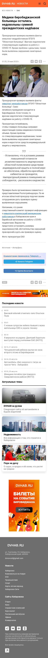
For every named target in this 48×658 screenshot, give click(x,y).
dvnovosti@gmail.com (14, 558)
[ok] (25, 628)
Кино (7, 605)
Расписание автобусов (15, 614)
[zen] (19, 628)
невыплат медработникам (15, 103)
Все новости (7, 10)
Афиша (8, 617)
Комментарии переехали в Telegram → (22, 256)
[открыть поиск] (44, 3)
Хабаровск (9, 571)
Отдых (8, 602)
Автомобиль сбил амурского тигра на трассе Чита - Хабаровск (22, 363)
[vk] (13, 628)
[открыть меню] (39, 3)
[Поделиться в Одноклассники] (40, 61)
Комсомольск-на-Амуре (15, 574)
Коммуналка (10, 620)
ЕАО (18, 10)
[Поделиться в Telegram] (32, 61)
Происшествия (11, 580)
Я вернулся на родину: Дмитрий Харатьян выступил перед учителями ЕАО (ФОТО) (24, 339)
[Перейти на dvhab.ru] (8, 4)
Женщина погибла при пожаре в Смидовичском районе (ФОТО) (19, 375)
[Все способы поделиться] (44, 61)
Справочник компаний (15, 608)
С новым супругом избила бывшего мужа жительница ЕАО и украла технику (24, 326)
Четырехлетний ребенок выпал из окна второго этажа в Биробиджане (23, 351)
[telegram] (7, 628)
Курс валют (10, 611)
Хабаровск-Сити (12, 589)
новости (22, 3)
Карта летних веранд (14, 586)
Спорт (7, 583)
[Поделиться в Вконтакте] (36, 61)
